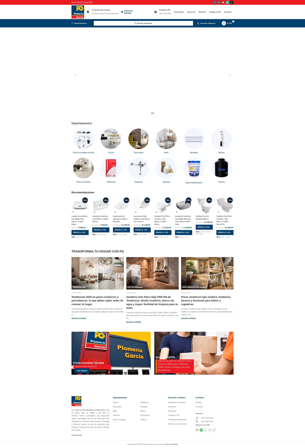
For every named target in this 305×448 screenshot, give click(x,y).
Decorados (117, 407)
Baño (115, 411)
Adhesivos (144, 402)
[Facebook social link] (214, 2)
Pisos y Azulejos (119, 420)
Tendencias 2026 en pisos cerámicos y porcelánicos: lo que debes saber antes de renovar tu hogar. (97, 300)
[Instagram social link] (219, 2)
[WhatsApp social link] (227, 2)
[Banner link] (111, 353)
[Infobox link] (102, 12)
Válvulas (116, 415)
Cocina (115, 402)
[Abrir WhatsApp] (299, 442)
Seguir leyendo (78, 318)
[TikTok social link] (232, 2)
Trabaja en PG (173, 415)
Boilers (143, 411)
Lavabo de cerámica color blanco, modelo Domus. (100, 219)
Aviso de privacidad (171, 444)
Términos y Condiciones (177, 424)
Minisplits (144, 407)
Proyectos (172, 411)
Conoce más (76, 435)
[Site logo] (77, 12)
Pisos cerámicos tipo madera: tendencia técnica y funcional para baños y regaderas (205, 300)
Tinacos (143, 420)
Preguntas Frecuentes (176, 402)
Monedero (172, 407)
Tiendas (199, 402)
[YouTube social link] (223, 2)
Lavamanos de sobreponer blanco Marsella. (120, 219)
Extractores (145, 415)
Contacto (199, 407)
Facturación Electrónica (177, 420)
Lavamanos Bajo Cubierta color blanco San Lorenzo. (142, 219)
